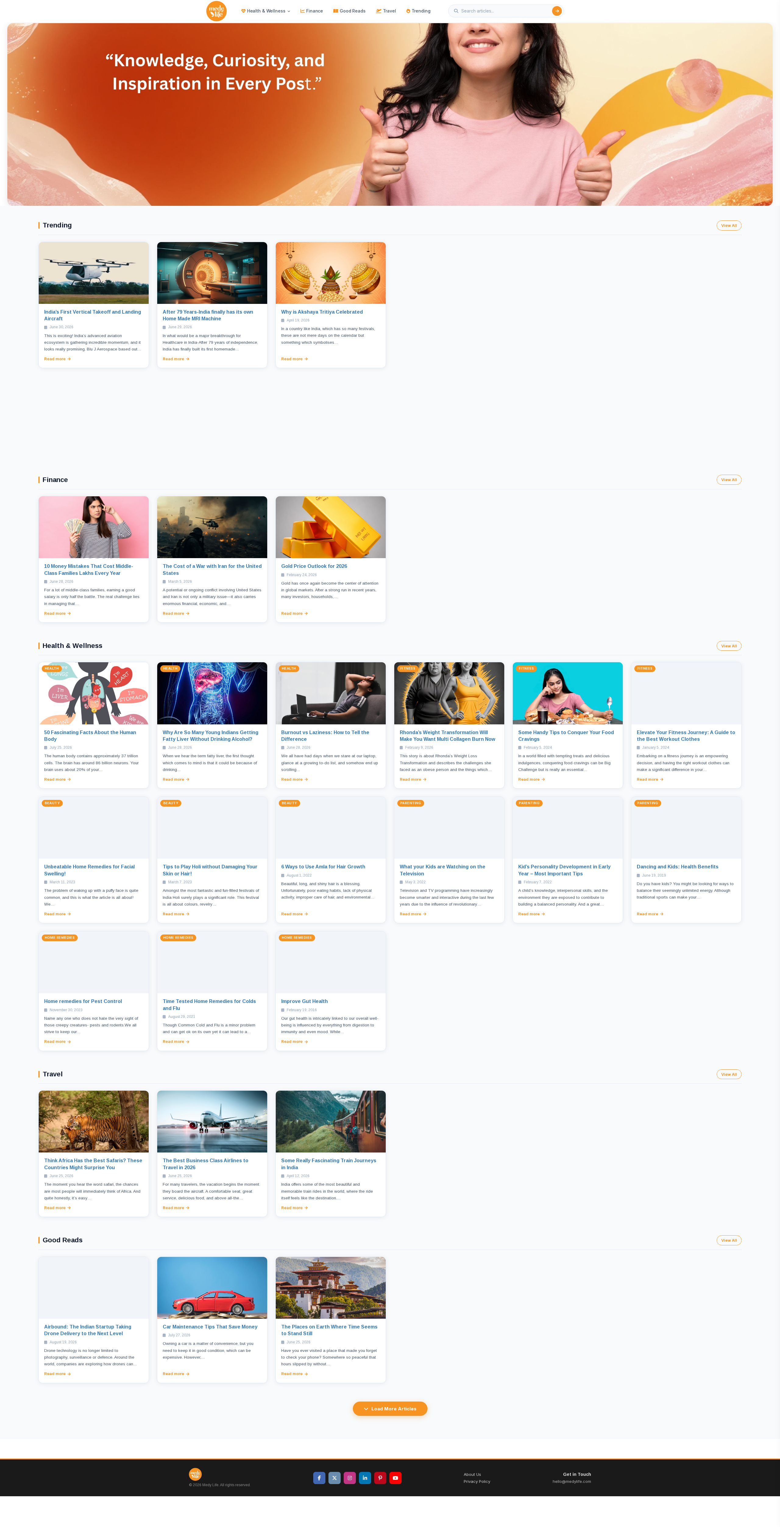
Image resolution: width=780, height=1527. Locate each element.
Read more (55, 358)
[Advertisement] (390, 413)
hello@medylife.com (572, 1481)
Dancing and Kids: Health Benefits (677, 866)
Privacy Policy (477, 1481)
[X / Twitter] (334, 1478)
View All (729, 225)
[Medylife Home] (216, 11)
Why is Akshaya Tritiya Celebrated (322, 312)
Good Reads (353, 10)
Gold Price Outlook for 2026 (314, 566)
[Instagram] (350, 1478)
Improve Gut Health (304, 1001)
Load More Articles (394, 1409)
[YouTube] (395, 1478)
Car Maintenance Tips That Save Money (210, 1326)
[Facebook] (319, 1478)
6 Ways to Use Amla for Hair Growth (323, 866)
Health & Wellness (266, 10)
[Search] (557, 11)
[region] (390, 114)
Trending (421, 10)
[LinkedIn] (365, 1478)
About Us (472, 1474)
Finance (314, 10)
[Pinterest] (380, 1478)
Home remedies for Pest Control (83, 1001)
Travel (389, 10)
